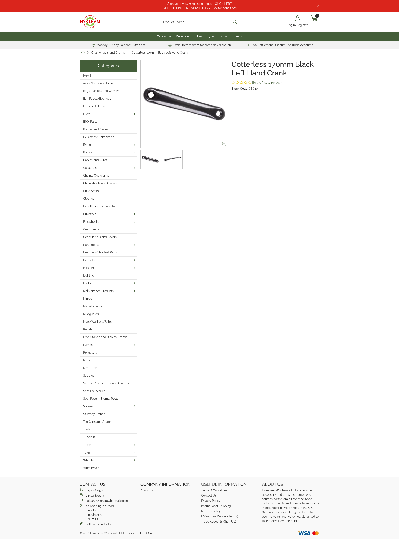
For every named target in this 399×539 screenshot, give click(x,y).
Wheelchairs (91, 468)
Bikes (86, 114)
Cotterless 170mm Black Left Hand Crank (160, 52)
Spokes (88, 406)
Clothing (89, 198)
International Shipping (216, 506)
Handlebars (91, 244)
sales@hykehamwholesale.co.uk (107, 500)
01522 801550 (95, 490)
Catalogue (164, 36)
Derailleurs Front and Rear (100, 206)
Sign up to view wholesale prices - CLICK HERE (199, 3)
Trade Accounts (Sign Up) (218, 521)
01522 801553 (95, 495)
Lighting (88, 275)
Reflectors (90, 352)
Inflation (88, 268)
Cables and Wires (95, 160)
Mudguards (91, 314)
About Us (146, 490)
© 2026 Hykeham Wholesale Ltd (102, 533)
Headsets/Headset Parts (100, 252)
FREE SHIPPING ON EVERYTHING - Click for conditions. (199, 8)
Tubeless (89, 437)
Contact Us (209, 495)
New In (87, 75)
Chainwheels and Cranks (108, 52)
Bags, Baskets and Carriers (101, 91)
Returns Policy (211, 511)
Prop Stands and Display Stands (105, 337)
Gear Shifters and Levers (100, 237)
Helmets (89, 260)
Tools (86, 429)
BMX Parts (90, 121)
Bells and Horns (94, 106)
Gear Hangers (92, 229)
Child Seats (91, 191)
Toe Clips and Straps (97, 421)
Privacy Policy (210, 500)
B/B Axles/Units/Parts (98, 137)
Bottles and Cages (95, 129)
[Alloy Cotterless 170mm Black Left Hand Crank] (184, 104)
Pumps (88, 344)
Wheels (88, 460)
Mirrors (87, 298)
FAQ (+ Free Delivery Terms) (219, 516)
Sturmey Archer (94, 414)
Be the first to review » (267, 82)
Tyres (211, 36)
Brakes (87, 144)
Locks (224, 36)
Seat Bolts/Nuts (94, 391)
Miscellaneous (92, 306)
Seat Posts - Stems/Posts (100, 398)
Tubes (198, 36)
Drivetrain (182, 36)
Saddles (88, 375)
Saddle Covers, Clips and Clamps (106, 383)
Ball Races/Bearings (97, 98)
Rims (86, 360)
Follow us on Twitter (99, 524)
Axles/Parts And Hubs (98, 83)
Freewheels (91, 221)
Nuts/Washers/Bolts (97, 321)
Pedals (87, 329)
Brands (237, 36)
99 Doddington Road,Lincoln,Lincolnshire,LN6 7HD (100, 512)
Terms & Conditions (214, 490)
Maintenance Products (98, 291)
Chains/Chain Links (96, 175)
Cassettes (90, 167)
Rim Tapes (90, 368)
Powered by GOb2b (140, 533)
